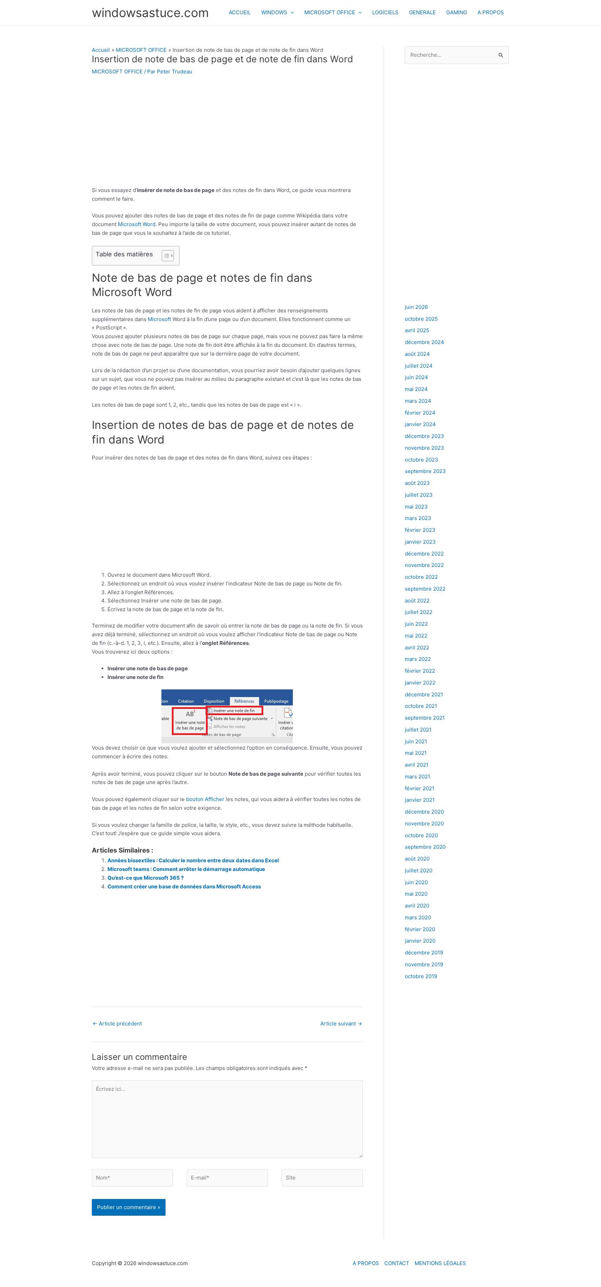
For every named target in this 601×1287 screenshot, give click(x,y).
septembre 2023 (425, 471)
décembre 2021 (424, 694)
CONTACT (396, 1263)
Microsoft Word (136, 224)
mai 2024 (416, 389)
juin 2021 (416, 741)
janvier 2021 (420, 800)
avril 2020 (417, 905)
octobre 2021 (421, 706)
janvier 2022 (420, 682)
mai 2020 (416, 893)
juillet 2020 (418, 870)
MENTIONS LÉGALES (440, 1263)
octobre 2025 (421, 318)
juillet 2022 (418, 612)
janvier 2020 (420, 940)
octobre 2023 (421, 459)
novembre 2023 (424, 448)
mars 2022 (418, 659)
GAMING (456, 12)
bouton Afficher (205, 799)
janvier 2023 (420, 541)
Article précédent (117, 1023)
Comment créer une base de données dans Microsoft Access (184, 886)
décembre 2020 (424, 811)
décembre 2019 (424, 952)
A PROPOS (491, 12)
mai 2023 (416, 506)
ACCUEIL (240, 12)
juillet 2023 (419, 494)
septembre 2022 (425, 588)
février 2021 (419, 788)
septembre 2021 (425, 717)
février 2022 (420, 671)
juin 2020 (416, 882)
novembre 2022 (424, 565)
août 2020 (417, 858)
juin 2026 (416, 307)
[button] (290, 12)
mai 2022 (416, 635)
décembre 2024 (424, 342)
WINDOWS (274, 12)
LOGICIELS (385, 12)
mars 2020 (418, 917)
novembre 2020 (424, 823)
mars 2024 (418, 401)
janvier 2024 (420, 424)
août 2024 (417, 354)
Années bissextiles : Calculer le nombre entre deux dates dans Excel (193, 860)
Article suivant (341, 1023)
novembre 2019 (424, 964)
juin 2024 (416, 377)
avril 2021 (416, 764)
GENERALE (422, 12)
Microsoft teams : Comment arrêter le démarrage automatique (186, 869)
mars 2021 (417, 776)
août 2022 (417, 600)
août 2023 (417, 483)
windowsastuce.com (150, 12)
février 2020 (420, 929)
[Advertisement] (227, 134)
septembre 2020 (425, 847)
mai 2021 (416, 753)
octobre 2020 (421, 835)
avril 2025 (417, 330)
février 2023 (420, 530)
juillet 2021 (418, 729)
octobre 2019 (421, 976)
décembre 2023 (424, 436)
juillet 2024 (419, 365)
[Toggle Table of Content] (164, 256)
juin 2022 (416, 624)
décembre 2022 (424, 553)
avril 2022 (417, 647)
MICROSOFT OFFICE (329, 12)
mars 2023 (418, 518)
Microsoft (159, 319)
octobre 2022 (421, 577)
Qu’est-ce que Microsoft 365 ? (145, 877)
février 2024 (420, 412)
